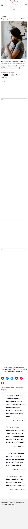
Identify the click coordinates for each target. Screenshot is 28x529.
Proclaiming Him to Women (14, 3)
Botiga (13, 504)
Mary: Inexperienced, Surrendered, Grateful (13, 19)
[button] (1, 96)
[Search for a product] (2, 5)
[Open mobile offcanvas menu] (26, 5)
